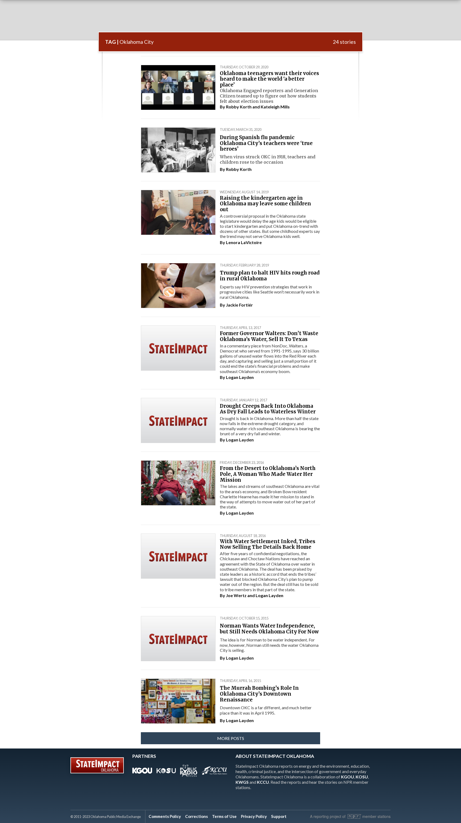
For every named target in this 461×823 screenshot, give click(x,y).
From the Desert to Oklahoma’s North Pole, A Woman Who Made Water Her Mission (268, 474)
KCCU (263, 782)
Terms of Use (224, 816)
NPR (354, 816)
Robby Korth (239, 106)
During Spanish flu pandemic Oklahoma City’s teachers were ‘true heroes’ (266, 143)
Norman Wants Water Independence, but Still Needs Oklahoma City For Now (269, 629)
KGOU (347, 776)
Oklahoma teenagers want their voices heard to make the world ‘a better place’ (269, 79)
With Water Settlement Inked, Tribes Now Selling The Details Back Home (267, 544)
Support (279, 816)
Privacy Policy (254, 816)
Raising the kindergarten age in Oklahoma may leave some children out (265, 204)
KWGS (242, 782)
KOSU (362, 776)
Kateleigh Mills (275, 106)
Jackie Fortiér (239, 304)
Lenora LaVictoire (244, 242)
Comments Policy (165, 816)
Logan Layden (240, 377)
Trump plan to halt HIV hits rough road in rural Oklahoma (270, 276)
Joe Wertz (236, 595)
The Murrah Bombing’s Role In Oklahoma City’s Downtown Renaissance (259, 694)
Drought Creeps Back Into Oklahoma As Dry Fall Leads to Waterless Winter (268, 409)
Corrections (196, 816)
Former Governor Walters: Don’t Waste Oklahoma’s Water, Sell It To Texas (269, 336)
